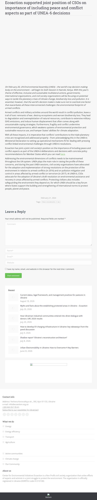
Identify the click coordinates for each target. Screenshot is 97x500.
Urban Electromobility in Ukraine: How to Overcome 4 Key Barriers (49, 347)
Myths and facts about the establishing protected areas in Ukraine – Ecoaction (53, 305)
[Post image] (13, 297)
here (62, 154)
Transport (9, 437)
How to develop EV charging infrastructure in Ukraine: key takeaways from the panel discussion (54, 328)
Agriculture (10, 442)
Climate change (12, 459)
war (59, 202)
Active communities (13, 453)
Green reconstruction (48, 202)
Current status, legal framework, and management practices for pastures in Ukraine (52, 296)
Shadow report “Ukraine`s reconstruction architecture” (43, 337)
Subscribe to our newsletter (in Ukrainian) (21, 410)
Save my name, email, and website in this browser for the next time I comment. (41, 269)
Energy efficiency (12, 431)
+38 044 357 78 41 (11, 407)
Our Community (12, 464)
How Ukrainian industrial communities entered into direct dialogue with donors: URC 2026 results (51, 317)
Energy (8, 426)
